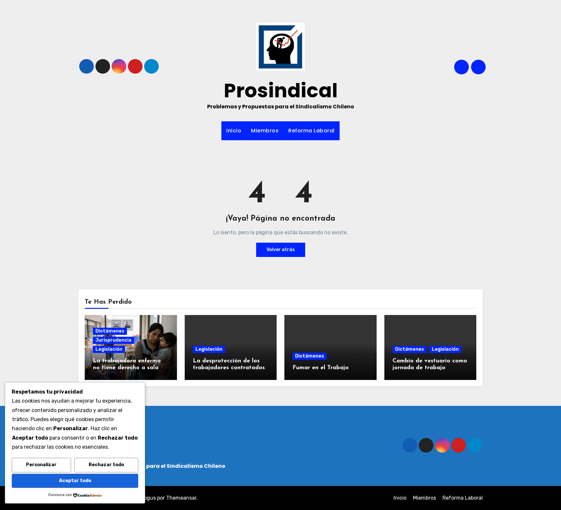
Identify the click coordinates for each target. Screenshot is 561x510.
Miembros (265, 130)
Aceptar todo (75, 480)
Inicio (233, 130)
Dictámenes (109, 331)
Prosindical (281, 90)
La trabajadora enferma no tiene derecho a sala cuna (127, 368)
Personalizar (41, 465)
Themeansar (181, 498)
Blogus (147, 498)
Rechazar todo (106, 465)
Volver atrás (281, 249)
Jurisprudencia (113, 340)
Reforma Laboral (311, 130)
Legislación (108, 349)
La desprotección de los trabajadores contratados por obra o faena (229, 368)
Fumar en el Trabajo (321, 368)
